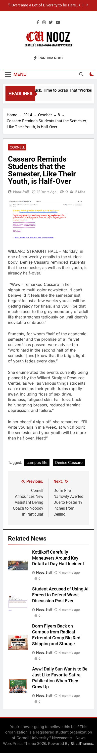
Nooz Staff (21, 191)
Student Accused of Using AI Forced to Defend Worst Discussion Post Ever (60, 594)
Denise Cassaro (69, 462)
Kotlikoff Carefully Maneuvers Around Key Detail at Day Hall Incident (58, 558)
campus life (37, 462)
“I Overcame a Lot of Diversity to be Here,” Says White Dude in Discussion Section (43, 5)
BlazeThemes (82, 743)
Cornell (17, 147)
